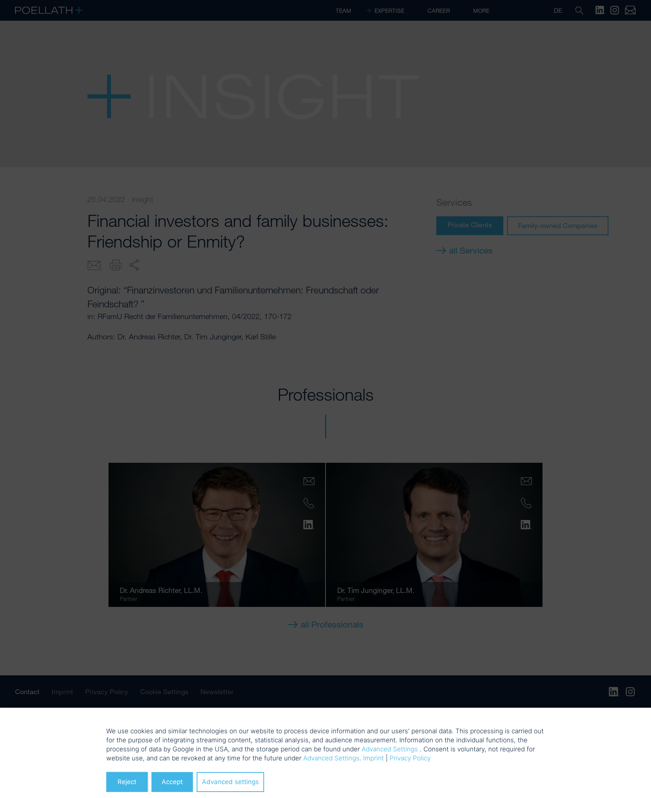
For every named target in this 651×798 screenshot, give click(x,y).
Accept (172, 782)
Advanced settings (230, 782)
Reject (127, 782)
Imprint (373, 758)
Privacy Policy (410, 758)
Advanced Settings (390, 749)
